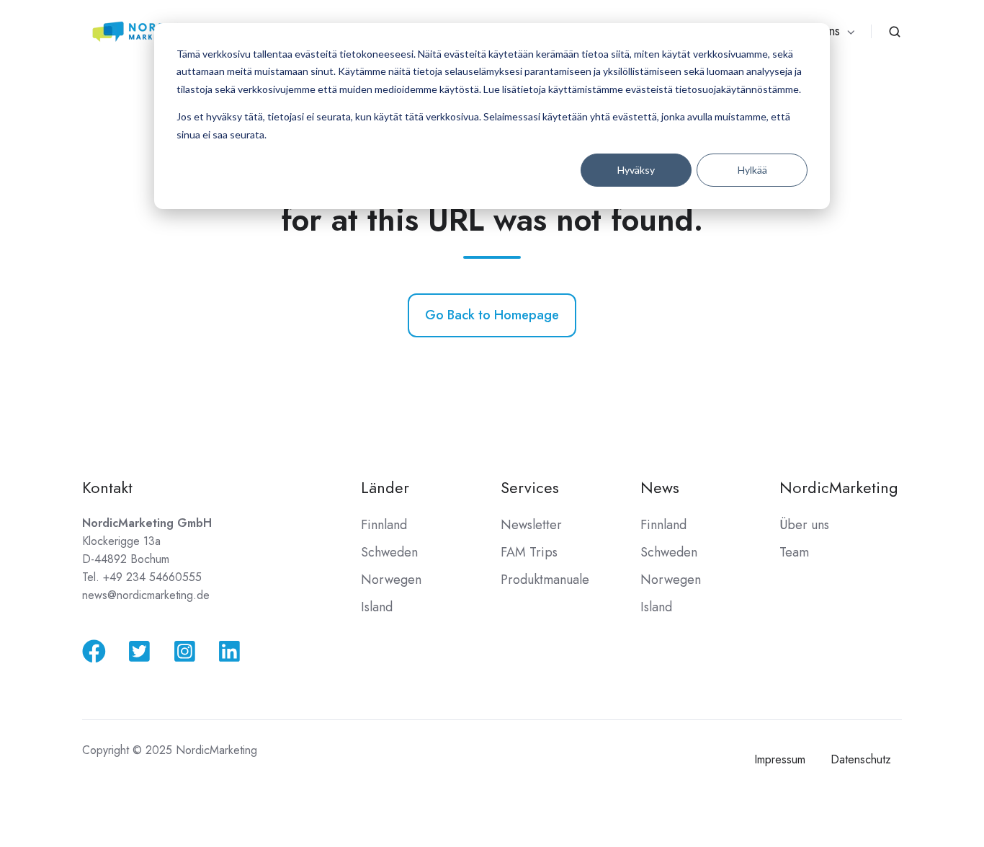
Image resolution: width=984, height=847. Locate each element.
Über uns (804, 524)
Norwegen (391, 579)
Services (530, 487)
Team (794, 552)
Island (377, 607)
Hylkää (752, 170)
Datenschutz (861, 759)
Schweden (389, 552)
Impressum (779, 759)
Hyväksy (636, 170)
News (659, 487)
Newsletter (531, 524)
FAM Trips (529, 552)
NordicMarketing (838, 487)
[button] (894, 32)
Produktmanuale (545, 579)
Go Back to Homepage (492, 315)
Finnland (384, 524)
